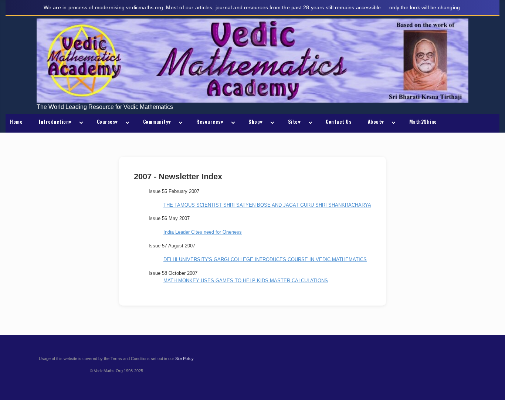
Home (16, 121)
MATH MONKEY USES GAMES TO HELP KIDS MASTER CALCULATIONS (245, 280)
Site (294, 121)
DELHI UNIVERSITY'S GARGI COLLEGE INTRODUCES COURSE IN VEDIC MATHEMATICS (265, 259)
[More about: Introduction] (80, 123)
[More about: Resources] (231, 123)
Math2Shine (423, 121)
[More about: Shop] (271, 123)
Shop (255, 121)
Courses (107, 121)
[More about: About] (392, 123)
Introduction (55, 121)
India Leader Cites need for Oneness (202, 232)
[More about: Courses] (126, 123)
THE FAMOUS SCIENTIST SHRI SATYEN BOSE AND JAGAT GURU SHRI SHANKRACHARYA (267, 205)
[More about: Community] (179, 123)
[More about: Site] (309, 123)
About (376, 121)
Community (157, 121)
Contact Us (338, 121)
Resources (209, 121)
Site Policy (184, 358)
